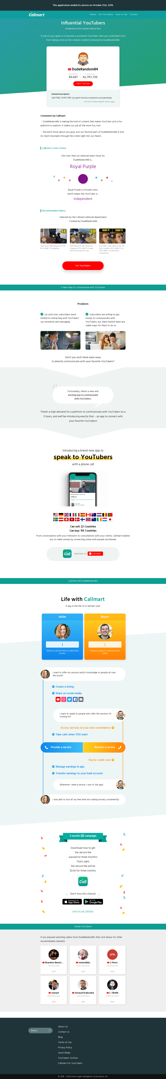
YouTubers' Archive (68, 1058)
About (93, 14)
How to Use (121, 14)
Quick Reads (64, 1053)
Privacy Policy (65, 1048)
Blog (60, 1037)
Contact (134, 14)
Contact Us (63, 1032)
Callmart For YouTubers (70, 1063)
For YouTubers (106, 14)
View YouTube (83, 83)
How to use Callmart (83, 911)
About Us (63, 1027)
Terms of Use (65, 1042)
